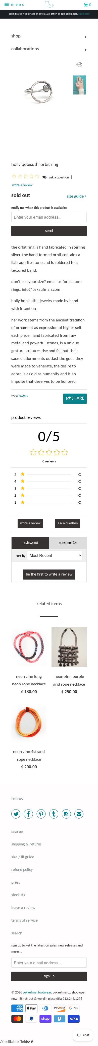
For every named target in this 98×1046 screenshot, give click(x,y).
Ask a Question (68, 523)
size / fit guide (22, 857)
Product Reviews (26, 417)
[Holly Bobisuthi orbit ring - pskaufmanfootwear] (40, 90)
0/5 (49, 437)
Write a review (22, 185)
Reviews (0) (30, 543)
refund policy (22, 870)
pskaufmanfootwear (37, 992)
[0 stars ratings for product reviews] (49, 453)
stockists (18, 895)
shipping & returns (26, 844)
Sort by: (21, 556)
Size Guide (76, 196)
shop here (83, 14)
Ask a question (59, 177)
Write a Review (30, 523)
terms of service (24, 921)
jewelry (23, 395)
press (15, 883)
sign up (17, 832)
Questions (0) (68, 543)
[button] (26, 177)
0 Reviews (49, 461)
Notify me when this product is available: (39, 208)
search (16, 933)
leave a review (23, 908)
